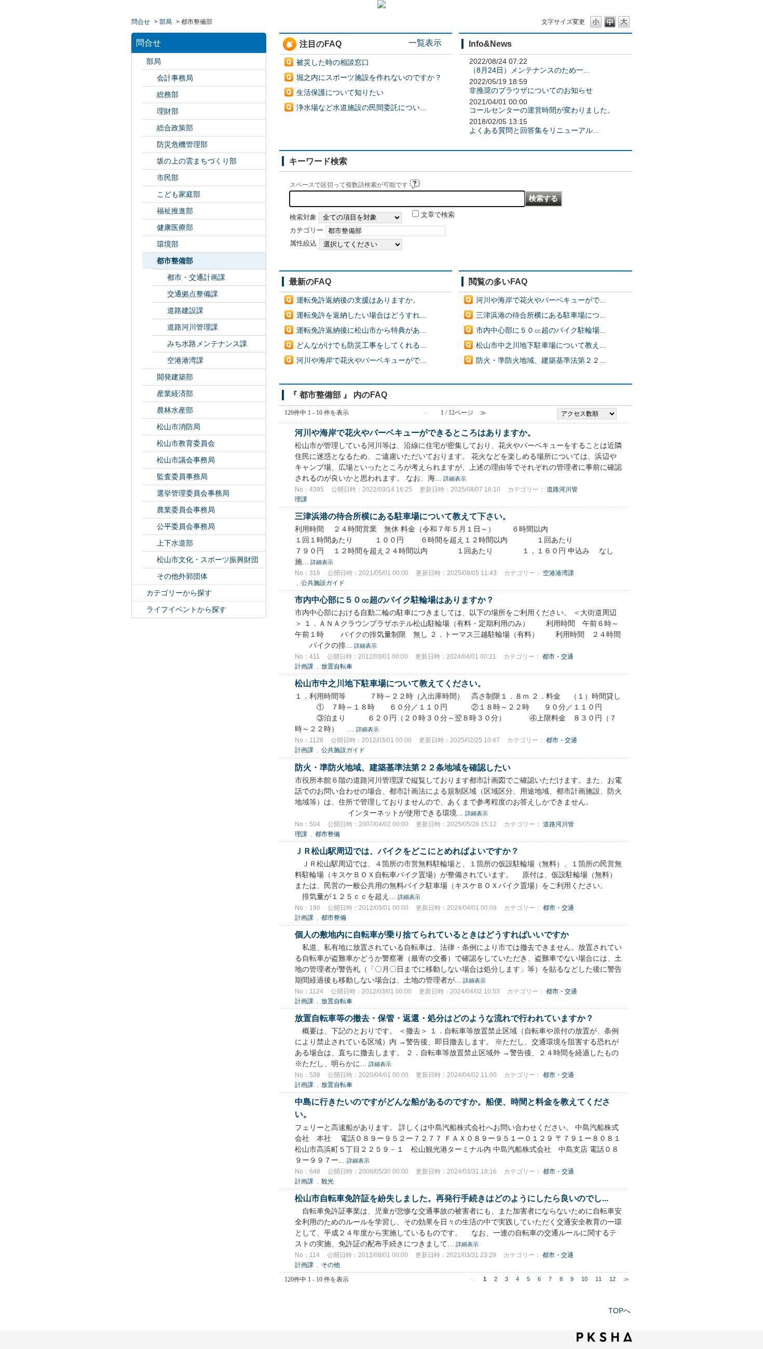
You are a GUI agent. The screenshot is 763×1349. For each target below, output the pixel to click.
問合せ (140, 21)
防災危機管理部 (182, 144)
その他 (330, 1265)
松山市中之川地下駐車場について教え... (541, 345)
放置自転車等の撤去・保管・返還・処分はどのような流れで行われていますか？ (444, 1018)
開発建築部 (175, 377)
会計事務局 (175, 78)
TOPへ (619, 1310)
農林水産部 (175, 410)
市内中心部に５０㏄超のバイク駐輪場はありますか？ (394, 599)
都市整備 (327, 834)
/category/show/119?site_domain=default (139, 61)
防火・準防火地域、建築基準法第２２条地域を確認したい (403, 767)
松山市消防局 (178, 427)
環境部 (168, 244)
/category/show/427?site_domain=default (149, 410)
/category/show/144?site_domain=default (149, 543)
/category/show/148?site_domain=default (149, 493)
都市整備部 (175, 260)
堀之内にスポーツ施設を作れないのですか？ (369, 77)
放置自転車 (336, 666)
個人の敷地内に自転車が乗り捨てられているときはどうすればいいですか (432, 934)
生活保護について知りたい (340, 92)
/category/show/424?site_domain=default (149, 144)
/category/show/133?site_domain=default (149, 244)
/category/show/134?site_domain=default (149, 559)
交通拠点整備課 (192, 294)
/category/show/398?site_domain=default (149, 161)
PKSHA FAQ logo (604, 1337)
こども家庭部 (178, 194)
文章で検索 (438, 215)
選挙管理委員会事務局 (193, 493)
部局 (165, 21)
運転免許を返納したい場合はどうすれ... (361, 315)
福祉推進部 (175, 211)
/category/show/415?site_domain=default (149, 194)
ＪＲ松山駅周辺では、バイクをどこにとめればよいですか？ (407, 850)
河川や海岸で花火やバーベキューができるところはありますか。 (415, 432)
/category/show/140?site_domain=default (149, 426)
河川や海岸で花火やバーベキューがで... (361, 360)
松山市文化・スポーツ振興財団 (207, 559)
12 (612, 1279)
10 (584, 1279)
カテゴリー (306, 230)
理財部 (168, 111)
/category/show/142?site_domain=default (149, 443)
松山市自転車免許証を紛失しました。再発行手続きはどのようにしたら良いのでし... (451, 1198)
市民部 (168, 177)
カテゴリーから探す (179, 593)
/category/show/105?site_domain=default (139, 609)
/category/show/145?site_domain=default (149, 526)
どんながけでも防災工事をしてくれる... (361, 345)
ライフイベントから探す (186, 609)
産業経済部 (175, 393)
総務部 (168, 94)
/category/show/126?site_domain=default (149, 127)
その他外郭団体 (182, 576)
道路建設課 (185, 310)
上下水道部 (175, 543)
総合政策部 (175, 128)
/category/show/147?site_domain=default (149, 510)
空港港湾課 (185, 360)
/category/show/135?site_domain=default (149, 260)
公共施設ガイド (323, 583)
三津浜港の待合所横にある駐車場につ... (541, 315)
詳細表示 (454, 478)
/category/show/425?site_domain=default (149, 377)
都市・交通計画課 (196, 277)
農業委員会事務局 (186, 510)
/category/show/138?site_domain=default (149, 393)
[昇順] (623, 411)
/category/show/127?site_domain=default (149, 111)
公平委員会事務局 (186, 526)
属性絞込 (303, 243)
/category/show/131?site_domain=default (149, 576)
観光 (327, 1181)
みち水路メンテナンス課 (207, 343)
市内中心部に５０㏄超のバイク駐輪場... (541, 330)
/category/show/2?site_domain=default (139, 593)
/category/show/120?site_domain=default (149, 78)
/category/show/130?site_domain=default (149, 211)
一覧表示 (425, 42)
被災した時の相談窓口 (332, 62)
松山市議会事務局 (186, 460)
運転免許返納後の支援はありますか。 (358, 300)
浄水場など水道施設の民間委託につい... (361, 107)
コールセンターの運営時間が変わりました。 (542, 110)
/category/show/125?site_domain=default (149, 94)
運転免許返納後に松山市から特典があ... (361, 330)
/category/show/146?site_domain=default (149, 476)
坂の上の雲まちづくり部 (197, 161)
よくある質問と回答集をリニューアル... (534, 130)
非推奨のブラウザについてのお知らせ (531, 90)
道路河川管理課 (192, 327)
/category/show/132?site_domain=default (149, 227)
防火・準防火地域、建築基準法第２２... (541, 360)
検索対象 (303, 217)
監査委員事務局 (182, 476)
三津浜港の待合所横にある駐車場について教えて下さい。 (403, 516)
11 (598, 1279)
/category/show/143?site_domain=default (149, 460)
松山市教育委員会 (186, 443)
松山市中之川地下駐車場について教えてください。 (390, 683)
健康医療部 (175, 227)
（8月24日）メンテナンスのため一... (529, 70)
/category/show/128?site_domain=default (149, 177)
